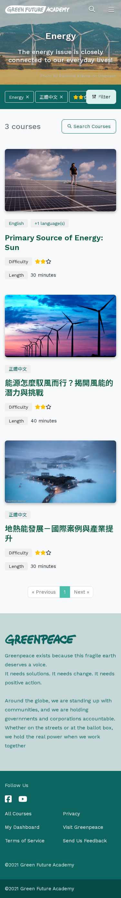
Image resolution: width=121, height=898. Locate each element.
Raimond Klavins (75, 76)
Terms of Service (25, 841)
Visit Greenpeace (83, 827)
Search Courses (91, 126)
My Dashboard (22, 827)
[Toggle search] (92, 9)
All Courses (18, 814)
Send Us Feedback (85, 841)
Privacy (71, 814)
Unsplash (107, 76)
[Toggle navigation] (111, 9)
